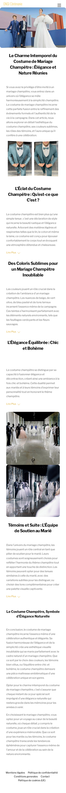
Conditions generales (26, 776)
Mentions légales (15, 772)
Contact (45, 776)
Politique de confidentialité (43, 772)
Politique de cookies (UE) (31, 780)
